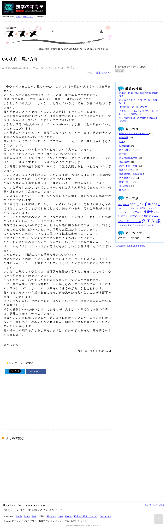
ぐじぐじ (132, 208)
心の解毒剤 (124, 145)
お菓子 (150, 225)
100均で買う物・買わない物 (133, 107)
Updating (51, 516)
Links (60, 516)
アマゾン (132, 225)
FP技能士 (146, 212)
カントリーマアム (130, 212)
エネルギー (122, 225)
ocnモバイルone (143, 204)
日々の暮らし (126, 149)
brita (120, 204)
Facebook (36, 371)
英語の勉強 (124, 162)
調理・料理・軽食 (128, 166)
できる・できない (129, 215)
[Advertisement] (105, 8)
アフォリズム (142, 225)
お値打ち (141, 208)
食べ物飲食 (124, 186)
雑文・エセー (126, 182)
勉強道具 (123, 137)
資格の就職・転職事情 (130, 174)
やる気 (126, 204)
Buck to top (105, 516)
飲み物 (122, 190)
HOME (18, 16)
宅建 (121, 141)
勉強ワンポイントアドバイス (134, 133)
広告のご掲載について (85, 516)
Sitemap (68, 516)
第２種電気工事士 (128, 158)
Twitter (27, 516)
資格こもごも (126, 170)
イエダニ (126, 221)
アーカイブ (123, 237)
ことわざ (143, 215)
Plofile (19, 516)
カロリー (136, 221)
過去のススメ (28, 16)
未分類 (122, 154)
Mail (34, 516)
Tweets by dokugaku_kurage (130, 245)
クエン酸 (151, 220)
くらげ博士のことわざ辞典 (154, 505)
